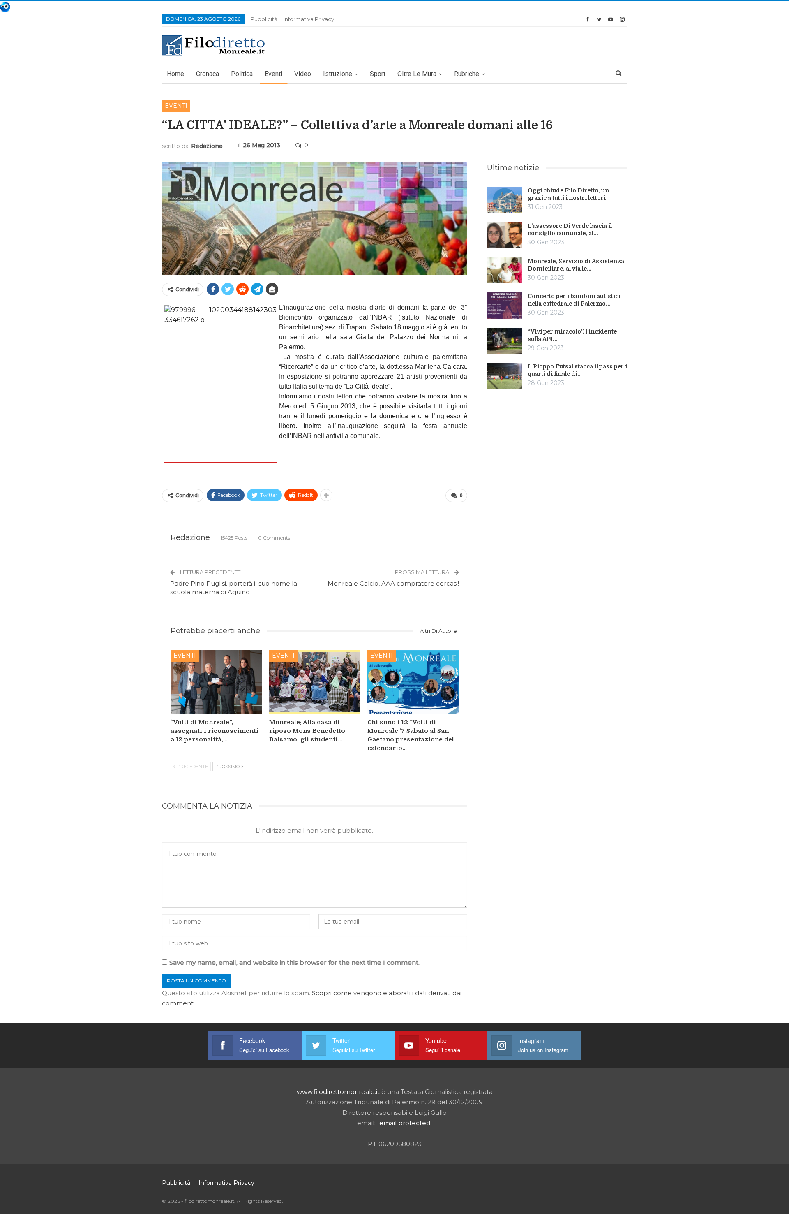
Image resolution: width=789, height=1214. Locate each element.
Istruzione (337, 74)
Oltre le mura (416, 74)
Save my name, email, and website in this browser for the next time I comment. (294, 962)
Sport (377, 74)
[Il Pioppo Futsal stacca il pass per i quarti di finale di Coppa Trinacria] (504, 376)
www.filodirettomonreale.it (338, 1092)
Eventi (273, 74)
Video (302, 74)
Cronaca (207, 74)
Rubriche (466, 74)
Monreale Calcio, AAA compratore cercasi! (393, 583)
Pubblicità (264, 19)
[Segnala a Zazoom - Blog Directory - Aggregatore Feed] (5, 6)
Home (175, 74)
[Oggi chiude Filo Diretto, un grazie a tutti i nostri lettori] (504, 200)
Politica (242, 74)
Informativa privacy (309, 19)
